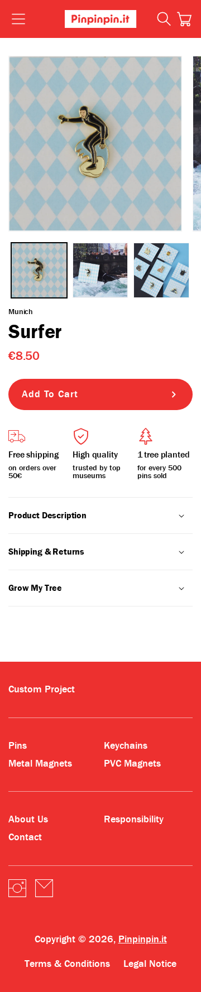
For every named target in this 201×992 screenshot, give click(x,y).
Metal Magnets (40, 763)
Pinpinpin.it (142, 939)
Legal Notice (149, 964)
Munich (20, 311)
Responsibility (134, 819)
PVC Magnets (132, 763)
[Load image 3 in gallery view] (161, 270)
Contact (25, 837)
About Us (28, 819)
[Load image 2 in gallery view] (100, 270)
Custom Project (41, 689)
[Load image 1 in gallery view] (39, 270)
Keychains (125, 745)
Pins (17, 745)
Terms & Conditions (67, 964)
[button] (184, 19)
